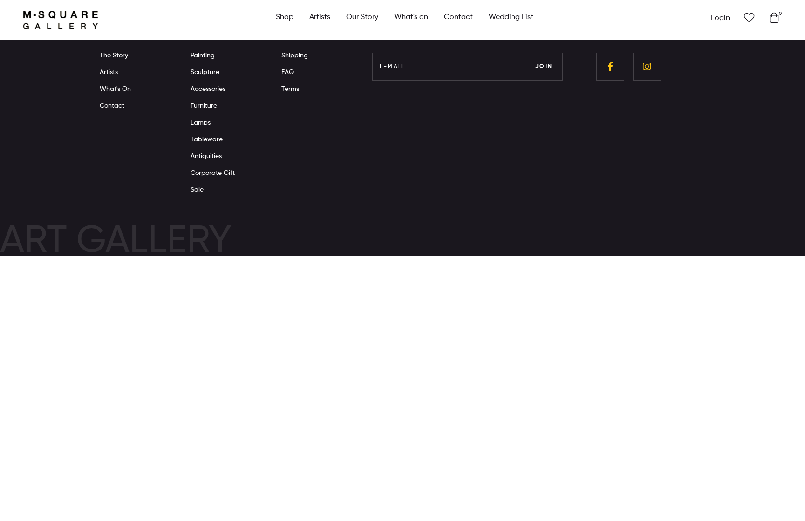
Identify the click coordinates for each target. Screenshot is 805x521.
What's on (411, 17)
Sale (197, 190)
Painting (203, 55)
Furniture (204, 106)
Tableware (207, 139)
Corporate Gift (213, 173)
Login (720, 18)
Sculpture (205, 72)
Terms (290, 89)
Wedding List (511, 17)
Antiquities (206, 156)
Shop (284, 17)
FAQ (287, 72)
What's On (115, 89)
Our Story (362, 17)
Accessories (208, 89)
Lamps (201, 122)
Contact (458, 17)
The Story (114, 55)
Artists (319, 17)
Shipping (294, 55)
